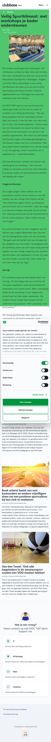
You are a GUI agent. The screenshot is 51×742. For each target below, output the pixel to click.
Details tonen (38, 395)
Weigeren (25, 418)
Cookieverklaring (10, 714)
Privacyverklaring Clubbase (15, 709)
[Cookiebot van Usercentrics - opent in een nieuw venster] (38, 322)
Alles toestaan (25, 402)
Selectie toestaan (26, 410)
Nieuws (10, 12)
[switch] (45, 370)
